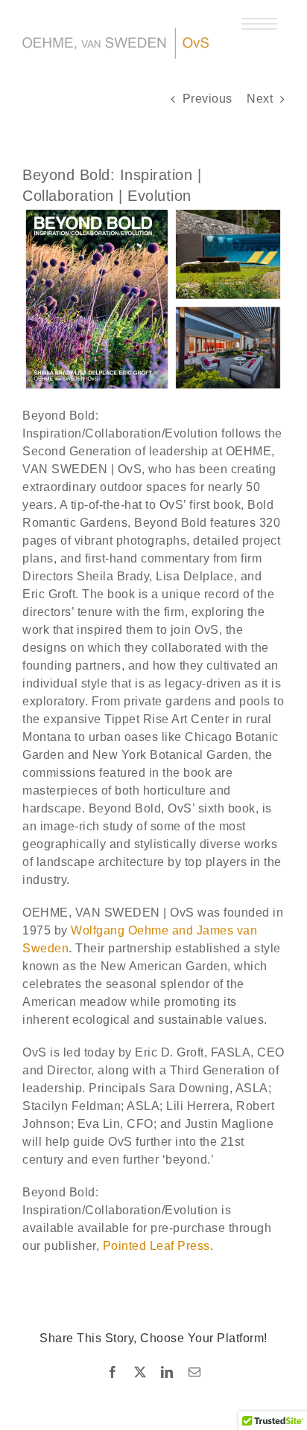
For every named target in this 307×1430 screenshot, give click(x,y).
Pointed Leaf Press (156, 1246)
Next (260, 98)
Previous (207, 98)
